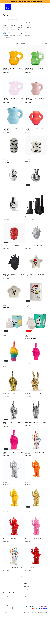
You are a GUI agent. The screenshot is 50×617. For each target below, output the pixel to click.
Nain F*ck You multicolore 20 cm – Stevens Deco (34, 452)
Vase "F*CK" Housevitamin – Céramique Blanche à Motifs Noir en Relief (12, 159)
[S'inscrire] (25, 596)
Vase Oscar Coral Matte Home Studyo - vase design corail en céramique (35, 129)
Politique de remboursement (42, 612)
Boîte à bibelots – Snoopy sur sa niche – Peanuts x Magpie (35, 334)
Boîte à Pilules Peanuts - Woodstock (10, 334)
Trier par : (18, 43)
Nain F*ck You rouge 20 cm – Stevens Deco (11, 538)
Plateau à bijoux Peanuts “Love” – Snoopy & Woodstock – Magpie (36, 305)
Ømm (9, 612)
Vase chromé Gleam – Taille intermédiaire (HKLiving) (35, 188)
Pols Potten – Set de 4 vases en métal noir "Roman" (35, 216)
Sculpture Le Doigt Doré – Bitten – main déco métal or (13, 393)
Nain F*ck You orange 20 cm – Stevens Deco (33, 481)
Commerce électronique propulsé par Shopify (17, 612)
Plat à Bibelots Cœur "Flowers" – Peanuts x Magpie (13, 304)
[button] (2, 7)
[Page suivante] (28, 576)
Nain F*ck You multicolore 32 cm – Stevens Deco (12, 567)
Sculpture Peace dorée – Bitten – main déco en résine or (36, 393)
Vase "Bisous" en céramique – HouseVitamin (11, 245)
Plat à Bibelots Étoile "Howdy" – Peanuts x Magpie (34, 274)
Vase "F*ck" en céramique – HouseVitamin (33, 158)
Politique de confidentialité (31, 612)
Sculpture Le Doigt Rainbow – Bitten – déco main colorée (12, 364)
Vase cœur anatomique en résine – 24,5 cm (33, 245)
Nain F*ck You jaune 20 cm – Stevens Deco (11, 509)
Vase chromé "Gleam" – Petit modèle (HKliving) (12, 188)
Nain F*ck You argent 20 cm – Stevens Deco (11, 481)
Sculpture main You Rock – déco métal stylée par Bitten (35, 422)
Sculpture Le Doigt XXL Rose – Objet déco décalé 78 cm (13, 452)
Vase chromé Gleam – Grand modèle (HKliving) (12, 216)
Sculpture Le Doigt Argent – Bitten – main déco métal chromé (13, 423)
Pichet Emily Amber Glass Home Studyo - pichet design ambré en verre (13, 69)
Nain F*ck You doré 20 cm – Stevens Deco (33, 509)
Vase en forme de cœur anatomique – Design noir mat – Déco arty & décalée (14, 275)
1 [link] (21, 576)
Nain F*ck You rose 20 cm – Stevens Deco (33, 538)
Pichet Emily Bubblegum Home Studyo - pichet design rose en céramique (35, 99)
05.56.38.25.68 (25, 589)
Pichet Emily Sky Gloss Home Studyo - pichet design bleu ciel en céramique (13, 129)
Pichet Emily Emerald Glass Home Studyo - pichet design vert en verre (34, 69)
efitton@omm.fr (25, 586)
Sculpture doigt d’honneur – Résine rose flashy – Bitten (35, 363)
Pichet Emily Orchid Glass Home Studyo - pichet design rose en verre (13, 99)
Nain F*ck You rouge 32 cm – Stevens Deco (33, 567)
